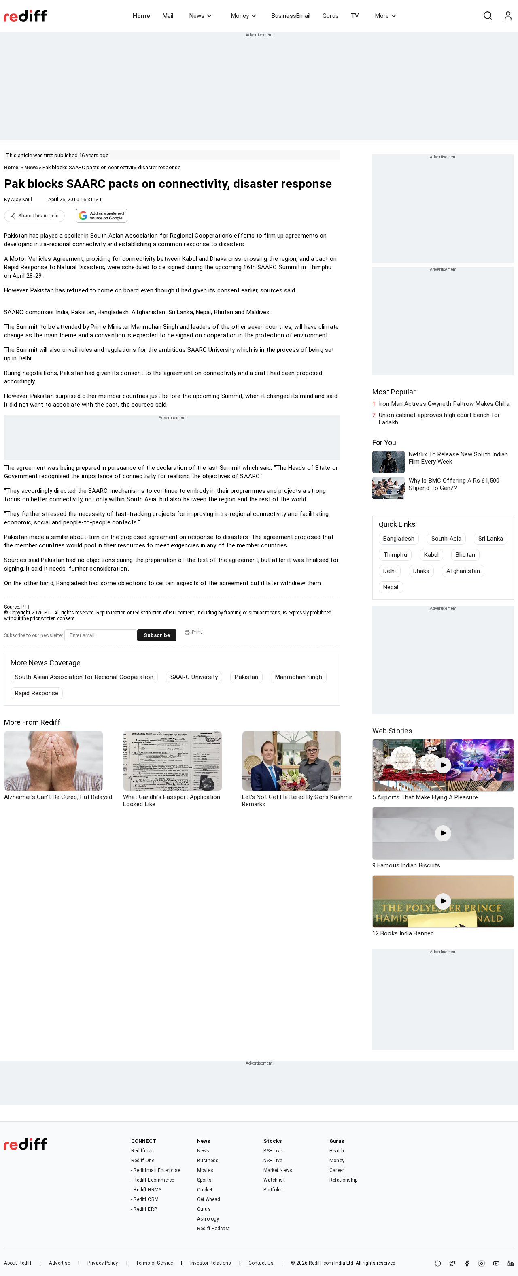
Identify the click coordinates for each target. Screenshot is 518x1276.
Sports (204, 1180)
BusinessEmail (291, 15)
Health (336, 1151)
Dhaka (421, 571)
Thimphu (395, 554)
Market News (277, 1170)
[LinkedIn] (510, 1264)
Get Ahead (208, 1199)
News (196, 15)
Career (336, 1170)
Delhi (389, 571)
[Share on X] (452, 1264)
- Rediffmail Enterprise (155, 1170)
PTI (25, 607)
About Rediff (18, 1263)
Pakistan (246, 677)
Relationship (343, 1180)
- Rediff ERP (144, 1209)
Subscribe (157, 635)
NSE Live (272, 1160)
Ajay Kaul (21, 199)
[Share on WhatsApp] (438, 1264)
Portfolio (272, 1190)
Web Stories (392, 730)
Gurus (331, 15)
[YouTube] (496, 1264)
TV (355, 15)
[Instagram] (481, 1264)
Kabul (431, 554)
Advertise (59, 1263)
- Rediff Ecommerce (152, 1180)
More (382, 15)
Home (141, 15)
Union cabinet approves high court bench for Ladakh (439, 418)
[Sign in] (508, 15)
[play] (443, 765)
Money (240, 15)
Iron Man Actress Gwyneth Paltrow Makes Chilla (444, 403)
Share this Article (38, 216)
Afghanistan (463, 571)
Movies (205, 1170)
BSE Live (272, 1151)
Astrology (208, 1219)
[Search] (488, 15)
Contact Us (261, 1263)
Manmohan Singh (298, 677)
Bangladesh (398, 538)
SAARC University (194, 677)
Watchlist (274, 1180)
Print (197, 632)
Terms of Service (154, 1263)
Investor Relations (210, 1263)
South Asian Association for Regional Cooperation (84, 677)
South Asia (446, 538)
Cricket (204, 1190)
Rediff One (143, 1160)
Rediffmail (142, 1151)
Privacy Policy (102, 1263)
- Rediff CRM (145, 1199)
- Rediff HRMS (146, 1190)
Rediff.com (321, 1263)
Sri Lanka (490, 538)
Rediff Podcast (213, 1228)
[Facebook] (467, 1264)
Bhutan (465, 554)
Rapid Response (36, 693)
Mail (168, 15)
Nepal (391, 587)
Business (208, 1160)
